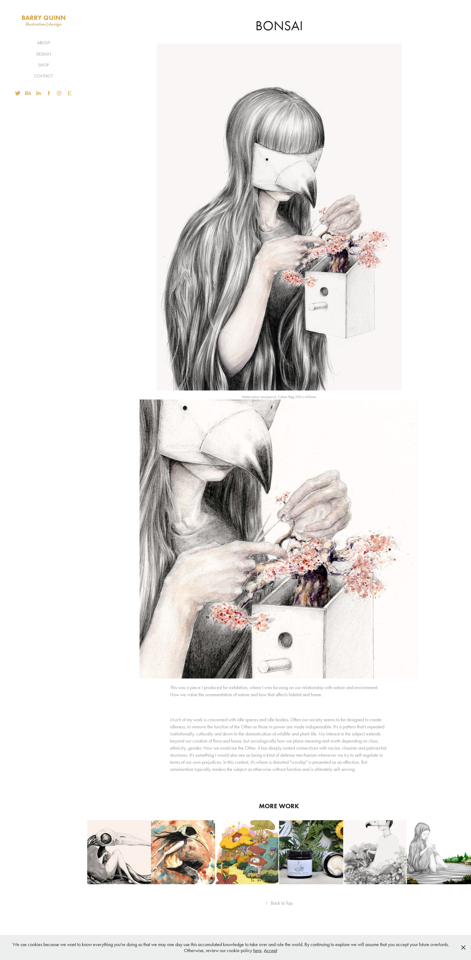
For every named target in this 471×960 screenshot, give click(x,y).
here (257, 950)
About (43, 42)
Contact (43, 75)
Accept (270, 950)
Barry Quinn (44, 18)
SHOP (43, 65)
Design (43, 54)
